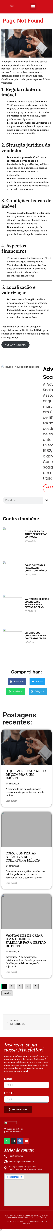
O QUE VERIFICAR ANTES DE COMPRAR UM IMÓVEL (36, 534)
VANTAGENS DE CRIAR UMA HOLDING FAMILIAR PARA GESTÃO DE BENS (37, 603)
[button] (33, 6)
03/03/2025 (13, 866)
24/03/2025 (13, 783)
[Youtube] (26, 1141)
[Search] (46, 500)
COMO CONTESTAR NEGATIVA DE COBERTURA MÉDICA (36, 568)
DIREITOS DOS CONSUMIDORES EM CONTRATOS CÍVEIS (35, 636)
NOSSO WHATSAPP (15, 344)
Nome (8, 1079)
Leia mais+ (11, 800)
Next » (7, 993)
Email (8, 1093)
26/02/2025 (13, 951)
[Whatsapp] (7, 1141)
